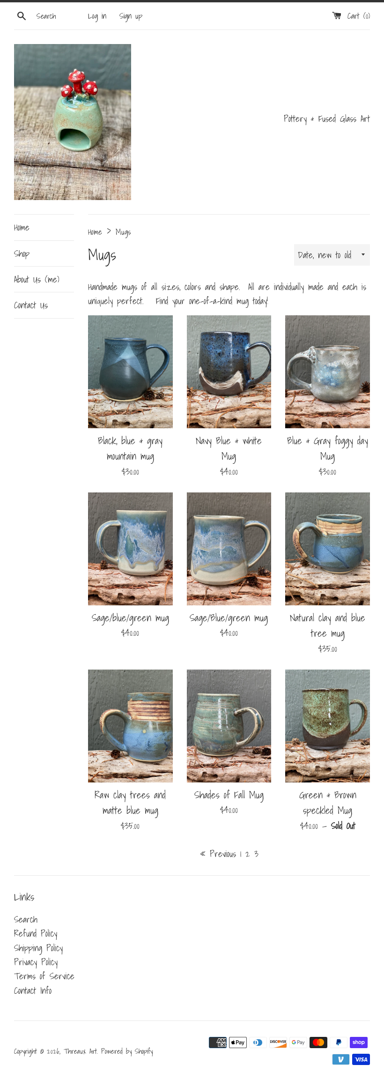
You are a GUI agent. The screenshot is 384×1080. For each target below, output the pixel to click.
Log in (97, 15)
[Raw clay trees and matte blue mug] (130, 726)
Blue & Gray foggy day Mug (327, 448)
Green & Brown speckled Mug (327, 802)
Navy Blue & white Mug (229, 448)
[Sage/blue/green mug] (130, 548)
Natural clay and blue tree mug (327, 625)
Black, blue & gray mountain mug (130, 448)
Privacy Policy (36, 962)
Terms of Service (44, 976)
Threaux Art (80, 1051)
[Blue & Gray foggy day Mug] (327, 371)
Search (25, 919)
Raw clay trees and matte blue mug (130, 802)
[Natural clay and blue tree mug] (327, 548)
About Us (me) (36, 279)
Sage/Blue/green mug (229, 618)
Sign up (130, 15)
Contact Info (33, 990)
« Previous (218, 854)
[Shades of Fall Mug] (229, 726)
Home (22, 227)
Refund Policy (35, 933)
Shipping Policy (38, 948)
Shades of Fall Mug (229, 795)
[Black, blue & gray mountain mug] (130, 371)
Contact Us (31, 305)
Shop (22, 253)
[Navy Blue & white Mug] (229, 371)
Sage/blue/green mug (130, 618)
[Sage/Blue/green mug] (229, 548)
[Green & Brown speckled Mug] (327, 726)
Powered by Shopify (127, 1051)
